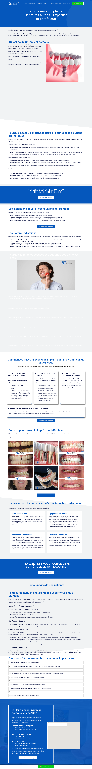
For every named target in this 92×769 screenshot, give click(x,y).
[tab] (46, 662)
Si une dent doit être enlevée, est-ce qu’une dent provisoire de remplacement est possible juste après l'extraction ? (37, 673)
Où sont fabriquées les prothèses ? (19, 670)
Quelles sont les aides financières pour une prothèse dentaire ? (25, 695)
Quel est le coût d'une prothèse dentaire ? (20, 692)
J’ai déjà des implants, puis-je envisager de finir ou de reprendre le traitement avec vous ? (31, 688)
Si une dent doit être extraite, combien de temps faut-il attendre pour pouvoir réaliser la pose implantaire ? (36, 666)
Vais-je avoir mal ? (15, 681)
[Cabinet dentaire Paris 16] (14, 3)
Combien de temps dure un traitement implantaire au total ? (25, 662)
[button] (35, 4)
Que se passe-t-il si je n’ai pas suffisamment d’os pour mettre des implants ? (28, 684)
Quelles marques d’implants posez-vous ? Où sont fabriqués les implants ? (28, 677)
